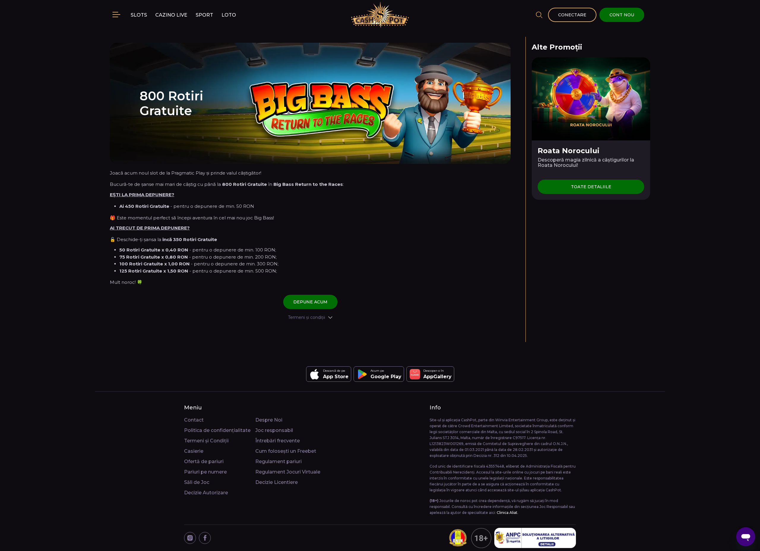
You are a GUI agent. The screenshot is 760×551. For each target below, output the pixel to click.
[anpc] (535, 538)
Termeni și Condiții (206, 441)
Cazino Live (171, 15)
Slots (139, 15)
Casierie (193, 451)
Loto (228, 15)
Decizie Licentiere (276, 482)
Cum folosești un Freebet (285, 451)
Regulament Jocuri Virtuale (287, 472)
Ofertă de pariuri (204, 461)
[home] (380, 15)
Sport (204, 15)
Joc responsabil (274, 430)
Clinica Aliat (507, 512)
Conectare (572, 15)
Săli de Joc (196, 482)
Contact (194, 420)
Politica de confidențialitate (217, 430)
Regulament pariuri (278, 461)
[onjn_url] (469, 538)
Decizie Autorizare (206, 492)
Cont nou (621, 15)
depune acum (310, 302)
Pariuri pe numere (205, 472)
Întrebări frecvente (277, 441)
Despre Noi (268, 420)
